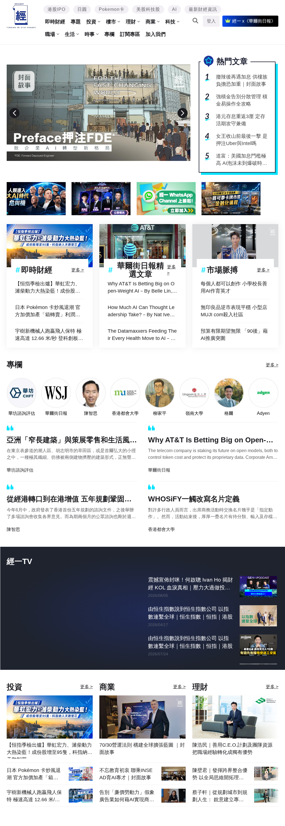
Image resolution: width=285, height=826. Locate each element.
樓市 (111, 21)
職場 (50, 34)
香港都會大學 (125, 413)
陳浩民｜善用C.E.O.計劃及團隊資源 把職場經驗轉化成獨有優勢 (232, 748)
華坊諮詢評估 (21, 413)
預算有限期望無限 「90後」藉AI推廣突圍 (234, 334)
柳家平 (159, 413)
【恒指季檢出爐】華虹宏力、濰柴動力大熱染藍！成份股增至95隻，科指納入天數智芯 (47, 288)
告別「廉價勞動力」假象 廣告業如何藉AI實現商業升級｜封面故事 (126, 796)
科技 (170, 21)
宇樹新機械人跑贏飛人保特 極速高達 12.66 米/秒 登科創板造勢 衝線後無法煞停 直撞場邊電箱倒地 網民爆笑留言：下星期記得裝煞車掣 (49, 335)
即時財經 (55, 21)
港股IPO (56, 9)
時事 (90, 34)
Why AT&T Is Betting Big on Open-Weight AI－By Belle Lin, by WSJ (142, 288)
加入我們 (156, 34)
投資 (91, 21)
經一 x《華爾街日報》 (254, 21)
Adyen (263, 413)
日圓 (82, 9)
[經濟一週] (21, 15)
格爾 (228, 413)
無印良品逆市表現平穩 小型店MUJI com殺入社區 (234, 311)
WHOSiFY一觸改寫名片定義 (194, 499)
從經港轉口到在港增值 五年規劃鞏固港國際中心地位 (69, 500)
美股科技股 (148, 9)
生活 (70, 34)
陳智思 (90, 413)
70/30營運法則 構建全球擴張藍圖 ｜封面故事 (142, 748)
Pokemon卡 (111, 9)
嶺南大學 (194, 413)
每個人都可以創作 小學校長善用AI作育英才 (234, 287)
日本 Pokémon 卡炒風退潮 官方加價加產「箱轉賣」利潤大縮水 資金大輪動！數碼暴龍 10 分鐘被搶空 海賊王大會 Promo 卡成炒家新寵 (49, 311)
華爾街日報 (56, 413)
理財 (131, 21)
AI (174, 9)
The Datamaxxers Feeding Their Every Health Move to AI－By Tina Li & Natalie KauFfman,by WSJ (142, 335)
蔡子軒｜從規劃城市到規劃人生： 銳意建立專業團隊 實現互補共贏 (219, 796)
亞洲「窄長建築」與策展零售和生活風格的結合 (72, 441)
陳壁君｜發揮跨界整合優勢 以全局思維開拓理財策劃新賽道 (219, 774)
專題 (76, 21)
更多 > (77, 270)
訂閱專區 (130, 34)
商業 (151, 21)
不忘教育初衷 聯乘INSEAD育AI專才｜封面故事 (126, 774)
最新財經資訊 (203, 9)
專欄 (109, 34)
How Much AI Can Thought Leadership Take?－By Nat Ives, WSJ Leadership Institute (141, 311)
